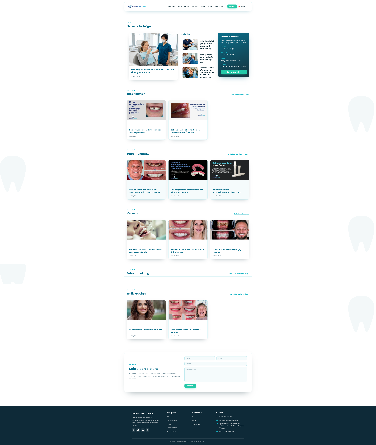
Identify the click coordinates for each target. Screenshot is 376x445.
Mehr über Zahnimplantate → (238, 154)
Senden (190, 386)
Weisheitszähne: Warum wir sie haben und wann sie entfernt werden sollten (207, 72)
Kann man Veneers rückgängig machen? (227, 250)
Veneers (195, 6)
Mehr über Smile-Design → (239, 294)
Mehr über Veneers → (241, 214)
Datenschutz (196, 424)
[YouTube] (143, 430)
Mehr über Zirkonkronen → (240, 94)
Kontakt (232, 6)
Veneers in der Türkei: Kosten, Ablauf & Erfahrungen (187, 250)
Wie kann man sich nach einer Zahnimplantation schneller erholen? (146, 190)
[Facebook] (138, 430)
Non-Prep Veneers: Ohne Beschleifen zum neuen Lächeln (145, 250)
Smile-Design (220, 6)
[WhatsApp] (147, 430)
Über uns (195, 417)
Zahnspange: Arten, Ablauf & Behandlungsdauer (207, 58)
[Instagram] (133, 430)
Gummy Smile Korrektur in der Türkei (145, 329)
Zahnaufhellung (206, 6)
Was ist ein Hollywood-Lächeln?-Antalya (186, 330)
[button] (247, 6)
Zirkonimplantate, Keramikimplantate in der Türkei (227, 190)
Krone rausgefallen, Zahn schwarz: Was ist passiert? (145, 131)
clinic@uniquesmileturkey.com (231, 61)
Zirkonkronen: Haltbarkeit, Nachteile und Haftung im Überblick (187, 131)
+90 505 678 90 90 (227, 49)
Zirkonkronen (170, 6)
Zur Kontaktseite (233, 72)
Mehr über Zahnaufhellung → (239, 274)
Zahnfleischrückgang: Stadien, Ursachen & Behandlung (207, 45)
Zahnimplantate (183, 6)
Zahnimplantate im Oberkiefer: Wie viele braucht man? (187, 190)
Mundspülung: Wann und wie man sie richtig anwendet (152, 71)
